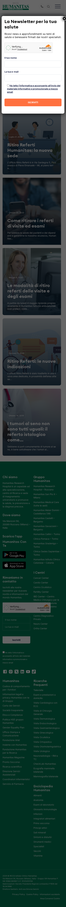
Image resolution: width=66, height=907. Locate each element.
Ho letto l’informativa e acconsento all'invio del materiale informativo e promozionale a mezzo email (33, 88)
